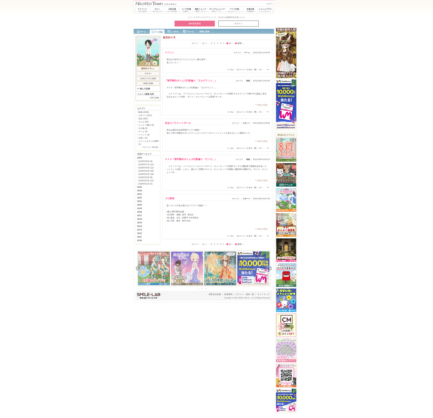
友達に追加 (204, 31)
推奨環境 (228, 294)
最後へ (240, 43)
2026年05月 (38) (146, 171)
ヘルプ (269, 4)
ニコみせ (174, 31)
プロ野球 (169, 198)
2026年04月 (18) (146, 174)
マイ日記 (159, 32)
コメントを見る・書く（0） (251, 69)
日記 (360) (143, 118)
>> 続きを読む (261, 105)
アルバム (190, 31)
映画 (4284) (143, 112)
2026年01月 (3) (145, 184)
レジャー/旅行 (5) (146, 125)
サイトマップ (263, 294)
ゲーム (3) (142, 131)
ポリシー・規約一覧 (245, 294)
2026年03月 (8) (145, 177)
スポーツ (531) (145, 115)
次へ (231, 43)
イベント (169, 52)
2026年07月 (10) (146, 164)
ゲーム (247, 53)
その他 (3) (142, 128)
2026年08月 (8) (145, 161)
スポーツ (246, 123)
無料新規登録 (195, 23)
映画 (248, 81)
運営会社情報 (215, 294)
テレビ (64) (143, 122)
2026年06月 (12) (146, 168)
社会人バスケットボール (178, 122)
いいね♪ (230, 69)
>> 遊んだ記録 (143, 88)
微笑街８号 (146, 68)
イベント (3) (144, 135)
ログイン (238, 23)
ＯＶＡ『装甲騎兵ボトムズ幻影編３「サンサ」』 (191, 159)
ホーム (143, 31)
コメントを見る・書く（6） (251, 236)
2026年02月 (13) (146, 180)
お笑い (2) (142, 138)
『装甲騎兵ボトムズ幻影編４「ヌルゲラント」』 (191, 80)
